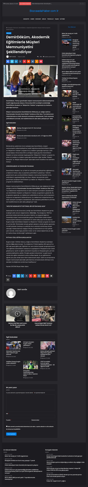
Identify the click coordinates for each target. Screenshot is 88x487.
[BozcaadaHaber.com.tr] (44, 11)
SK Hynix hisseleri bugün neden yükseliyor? (28, 343)
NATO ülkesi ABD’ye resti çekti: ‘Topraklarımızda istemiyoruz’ (71, 72)
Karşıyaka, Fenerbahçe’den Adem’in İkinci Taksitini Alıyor (30, 373)
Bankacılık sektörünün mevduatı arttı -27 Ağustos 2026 (34, 136)
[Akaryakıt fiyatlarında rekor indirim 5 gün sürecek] (13, 345)
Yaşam (57, 19)
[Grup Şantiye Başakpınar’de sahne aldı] (66, 118)
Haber (32, 19)
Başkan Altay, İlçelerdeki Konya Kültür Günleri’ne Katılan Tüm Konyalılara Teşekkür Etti (71, 189)
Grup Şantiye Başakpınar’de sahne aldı (77, 117)
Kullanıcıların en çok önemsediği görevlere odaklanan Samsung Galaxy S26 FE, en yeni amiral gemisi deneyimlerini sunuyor (71, 63)
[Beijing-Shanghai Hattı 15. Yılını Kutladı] (11, 130)
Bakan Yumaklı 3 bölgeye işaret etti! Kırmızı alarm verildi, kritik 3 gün (77, 130)
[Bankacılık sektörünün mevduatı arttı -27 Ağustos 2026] (11, 138)
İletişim (62, 19)
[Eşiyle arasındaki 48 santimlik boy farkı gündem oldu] (66, 105)
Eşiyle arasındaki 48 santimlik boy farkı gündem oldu (77, 106)
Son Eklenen (72, 27)
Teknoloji (50, 19)
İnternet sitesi (35, 420)
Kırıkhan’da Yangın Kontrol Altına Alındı (77, 220)
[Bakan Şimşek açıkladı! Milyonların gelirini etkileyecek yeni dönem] (47, 345)
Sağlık (44, 19)
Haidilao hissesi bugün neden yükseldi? (13, 362)
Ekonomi (38, 19)
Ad (7, 413)
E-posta (8, 420)
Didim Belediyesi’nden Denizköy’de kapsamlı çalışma (45, 3)
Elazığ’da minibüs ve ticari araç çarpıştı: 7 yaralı (76, 43)
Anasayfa (26, 19)
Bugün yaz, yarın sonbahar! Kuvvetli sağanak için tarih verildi (77, 158)
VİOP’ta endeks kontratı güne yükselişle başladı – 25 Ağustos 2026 (47, 364)
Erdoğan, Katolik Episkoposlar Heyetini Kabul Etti (71, 85)
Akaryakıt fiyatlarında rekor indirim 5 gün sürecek (13, 352)
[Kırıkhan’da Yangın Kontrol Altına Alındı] (66, 219)
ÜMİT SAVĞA (12, 56)
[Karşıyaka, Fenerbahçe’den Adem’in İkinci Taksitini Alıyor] (30, 365)
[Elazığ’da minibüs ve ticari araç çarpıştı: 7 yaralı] (66, 42)
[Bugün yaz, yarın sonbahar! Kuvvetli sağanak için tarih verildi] (66, 156)
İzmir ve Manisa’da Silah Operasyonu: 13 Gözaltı (69, 196)
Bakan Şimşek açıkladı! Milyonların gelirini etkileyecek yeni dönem (47, 353)
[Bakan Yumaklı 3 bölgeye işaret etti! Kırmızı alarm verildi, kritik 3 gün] (66, 128)
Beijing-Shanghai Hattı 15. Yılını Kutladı (29, 128)
